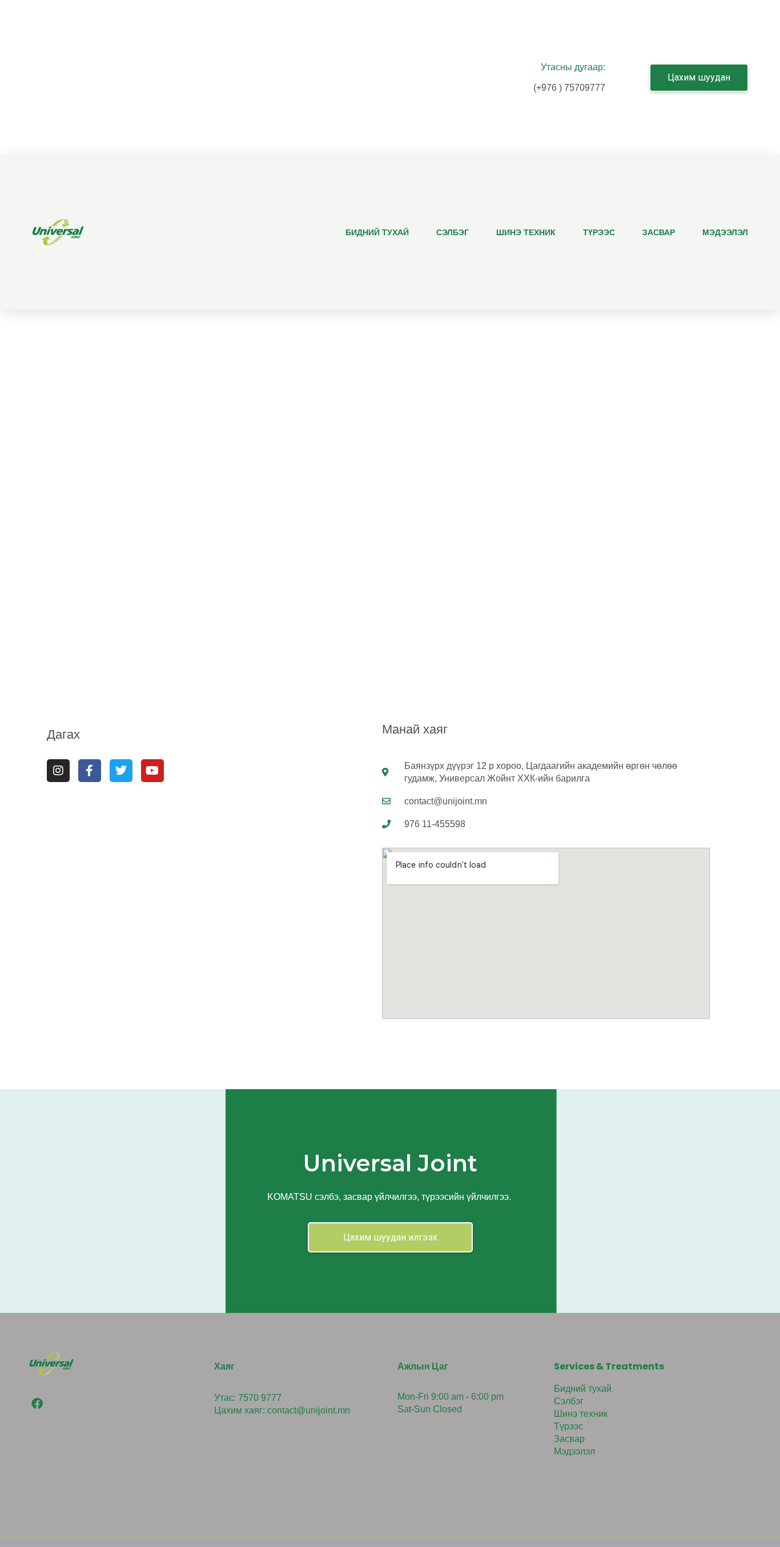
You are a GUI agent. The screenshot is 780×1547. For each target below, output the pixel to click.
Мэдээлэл (725, 232)
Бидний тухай (377, 232)
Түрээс (599, 232)
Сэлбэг (452, 232)
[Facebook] (37, 1403)
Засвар (658, 232)
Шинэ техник (526, 232)
